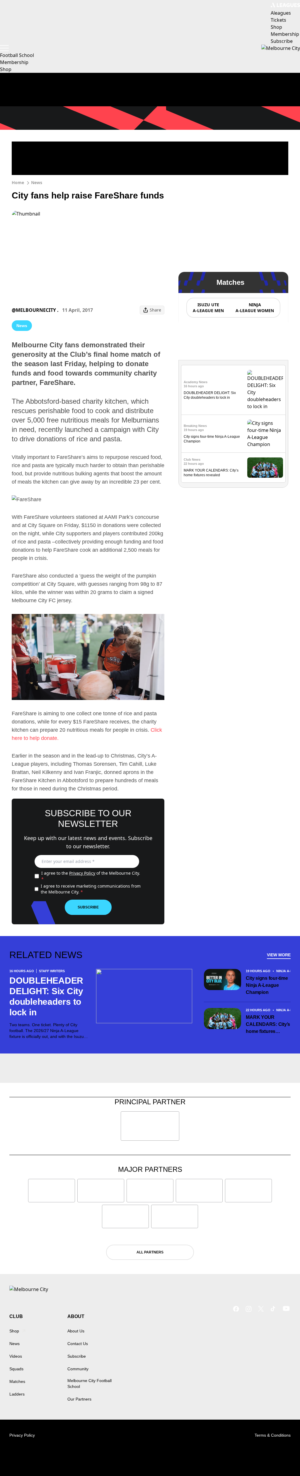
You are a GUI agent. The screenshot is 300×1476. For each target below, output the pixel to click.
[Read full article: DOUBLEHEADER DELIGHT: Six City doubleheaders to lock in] (265, 390)
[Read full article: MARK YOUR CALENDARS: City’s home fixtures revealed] (265, 467)
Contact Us (77, 1343)
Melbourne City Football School (89, 1383)
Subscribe (88, 907)
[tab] (208, 308)
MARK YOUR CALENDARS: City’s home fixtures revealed (268, 1025)
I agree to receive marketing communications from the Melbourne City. (91, 889)
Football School (17, 55)
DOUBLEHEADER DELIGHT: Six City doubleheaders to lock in (46, 996)
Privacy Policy (82, 873)
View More (279, 954)
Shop (5, 69)
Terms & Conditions (273, 1435)
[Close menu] (282, 1458)
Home (18, 182)
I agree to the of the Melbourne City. (90, 876)
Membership (14, 62)
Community (77, 1368)
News (36, 182)
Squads (16, 1368)
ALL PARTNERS (150, 1252)
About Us (75, 1331)
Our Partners (79, 1399)
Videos (15, 1356)
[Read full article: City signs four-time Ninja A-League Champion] (265, 434)
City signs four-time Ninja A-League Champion (267, 985)
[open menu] (4, 48)
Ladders (17, 1394)
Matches (17, 1381)
